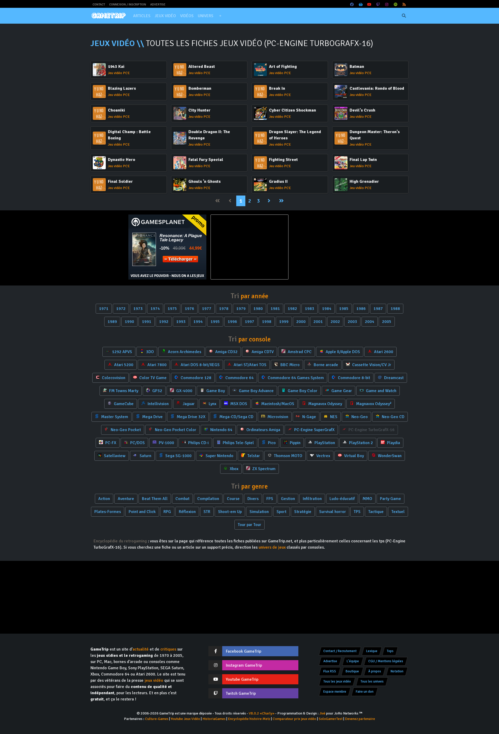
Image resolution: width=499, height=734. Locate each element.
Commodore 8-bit (353, 377)
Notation (397, 671)
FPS (269, 498)
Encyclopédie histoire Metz (249, 719)
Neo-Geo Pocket (125, 429)
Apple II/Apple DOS (342, 351)
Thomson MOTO (287, 455)
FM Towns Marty (123, 390)
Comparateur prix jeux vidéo (294, 719)
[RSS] (404, 4)
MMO (367, 498)
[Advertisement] (332, 247)
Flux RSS (329, 671)
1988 (395, 308)
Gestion (288, 498)
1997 (249, 321)
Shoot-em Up (230, 511)
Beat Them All (155, 498)
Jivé (322, 713)
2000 (301, 321)
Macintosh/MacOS (277, 403)
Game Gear (341, 390)
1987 (378, 308)
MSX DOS (238, 403)
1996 (232, 321)
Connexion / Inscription (127, 5)
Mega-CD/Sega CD (235, 416)
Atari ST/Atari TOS (249, 364)
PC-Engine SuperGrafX (313, 429)
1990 (129, 321)
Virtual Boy (353, 455)
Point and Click (142, 511)
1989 (112, 321)
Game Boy (215, 390)
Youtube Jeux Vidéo (185, 719)
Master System (114, 416)
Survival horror (332, 511)
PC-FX (110, 442)
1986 (361, 308)
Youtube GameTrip (242, 679)
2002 (335, 321)
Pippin (294, 442)
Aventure (126, 498)
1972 (121, 308)
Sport (281, 511)
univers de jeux (272, 547)
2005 (386, 321)
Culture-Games (156, 719)
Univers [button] (205, 15)
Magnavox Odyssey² (373, 403)
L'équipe (353, 661)
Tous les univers (372, 681)
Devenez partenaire (360, 719)
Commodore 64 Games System (295, 377)
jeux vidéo (154, 680)
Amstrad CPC (299, 351)
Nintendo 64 (220, 429)
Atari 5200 (123, 364)
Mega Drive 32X (190, 416)
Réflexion (187, 511)
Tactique (376, 511)
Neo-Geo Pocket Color (175, 429)
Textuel (398, 511)
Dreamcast (393, 377)
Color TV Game (152, 377)
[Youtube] (369, 4)
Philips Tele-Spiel (238, 442)
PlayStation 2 (360, 442)
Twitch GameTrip (241, 693)
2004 (369, 321)
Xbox (233, 468)
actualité (141, 649)
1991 (146, 321)
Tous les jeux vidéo (337, 681)
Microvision (277, 416)
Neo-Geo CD (392, 416)
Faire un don (364, 692)
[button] (220, 16)
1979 (241, 308)
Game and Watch (380, 390)
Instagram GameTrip (244, 665)
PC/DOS (137, 442)
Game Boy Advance (256, 390)
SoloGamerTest (331, 719)
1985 (344, 308)
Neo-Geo (359, 416)
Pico (271, 442)
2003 (352, 321)
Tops (390, 651)
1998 (266, 321)
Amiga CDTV (262, 351)
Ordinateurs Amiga (262, 429)
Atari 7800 (156, 364)
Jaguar (188, 403)
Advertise (158, 5)
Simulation (259, 511)
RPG (167, 511)
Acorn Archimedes (184, 351)
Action (104, 498)
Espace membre (334, 692)
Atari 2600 (383, 351)
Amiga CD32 (226, 351)
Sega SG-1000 (178, 455)
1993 (181, 321)
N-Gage (308, 416)
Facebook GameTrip (243, 651)
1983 (309, 308)
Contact (99, 5)
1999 (283, 321)
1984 (326, 308)
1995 (215, 321)
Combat (182, 498)
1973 (138, 308)
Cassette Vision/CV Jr (371, 364)
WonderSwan (389, 455)
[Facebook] (352, 4)
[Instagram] (387, 4)
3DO (149, 351)
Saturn (145, 455)
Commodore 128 (195, 377)
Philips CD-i (198, 442)
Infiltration (312, 498)
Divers (253, 498)
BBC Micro (289, 364)
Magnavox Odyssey (324, 403)
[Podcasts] (395, 4)
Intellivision (158, 403)
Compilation (208, 498)
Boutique (352, 671)
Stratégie (302, 511)
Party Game (390, 498)
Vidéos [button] (187, 15)
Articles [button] (141, 15)
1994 (198, 321)
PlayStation (324, 442)
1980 (258, 308)
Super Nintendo (219, 455)
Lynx (212, 403)
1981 (275, 308)
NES (333, 416)
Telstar (253, 455)
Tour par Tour (249, 524)
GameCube (123, 403)
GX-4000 (183, 390)
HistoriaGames (214, 719)
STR (206, 511)
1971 (103, 308)
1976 (189, 308)
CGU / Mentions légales (385, 661)
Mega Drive (152, 416)
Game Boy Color (302, 390)
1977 (206, 308)
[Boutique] (360, 4)
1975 (172, 308)
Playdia (393, 442)
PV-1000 (166, 442)
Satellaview (114, 455)
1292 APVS (121, 351)
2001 (318, 321)
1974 (155, 308)
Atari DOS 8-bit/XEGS (200, 364)
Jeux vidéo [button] (165, 15)
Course (233, 498)
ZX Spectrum (263, 468)
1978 (223, 308)
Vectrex (322, 455)
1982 (292, 308)
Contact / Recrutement (340, 651)
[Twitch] (378, 4)
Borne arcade (325, 364)
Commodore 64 (239, 377)
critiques (168, 649)
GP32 (156, 390)
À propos (374, 671)
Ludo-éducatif (342, 498)
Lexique (371, 651)
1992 (163, 321)
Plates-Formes (107, 511)
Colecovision (113, 377)
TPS (357, 511)
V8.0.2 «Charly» (261, 713)
